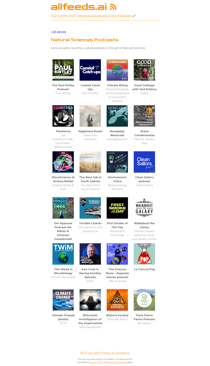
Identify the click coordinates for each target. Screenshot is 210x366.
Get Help (94, 353)
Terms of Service (117, 362)
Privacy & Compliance (116, 353)
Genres (63, 15)
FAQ (53, 15)
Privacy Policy (96, 362)
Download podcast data (92, 15)
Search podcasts (121, 15)
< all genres (58, 31)
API (72, 15)
